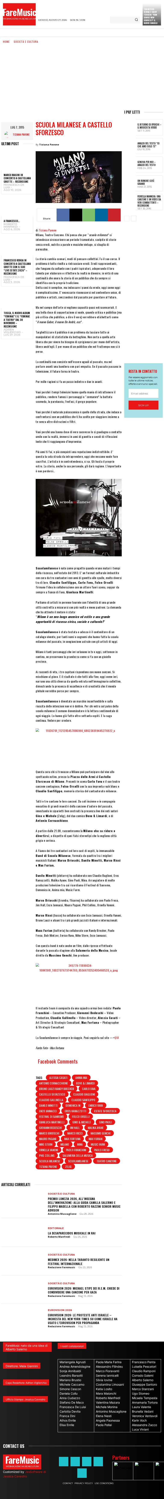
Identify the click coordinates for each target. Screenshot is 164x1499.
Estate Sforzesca (105, 1111)
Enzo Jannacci (48, 1111)
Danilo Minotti (48, 1105)
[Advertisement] (82, 76)
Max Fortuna (72, 1138)
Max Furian (95, 1138)
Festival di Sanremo (51, 1116)
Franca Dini (67, 1416)
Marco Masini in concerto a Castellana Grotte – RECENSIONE (17, 178)
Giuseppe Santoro (144, 1384)
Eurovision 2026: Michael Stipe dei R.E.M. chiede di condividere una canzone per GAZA (83, 1290)
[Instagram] (75, 1461)
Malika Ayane (96, 1127)
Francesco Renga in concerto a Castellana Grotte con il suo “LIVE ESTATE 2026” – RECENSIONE (17, 266)
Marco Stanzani (143, 1389)
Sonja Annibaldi (70, 1371)
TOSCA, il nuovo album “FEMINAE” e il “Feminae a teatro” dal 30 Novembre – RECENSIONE (17, 319)
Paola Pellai (104, 1425)
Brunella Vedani (142, 1411)
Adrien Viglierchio (12, 331)
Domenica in (73, 1105)
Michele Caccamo (72, 1384)
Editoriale (56, 1228)
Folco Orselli (80, 1116)
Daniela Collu (69, 1393)
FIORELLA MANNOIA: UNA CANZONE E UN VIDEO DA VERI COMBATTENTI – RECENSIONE (149, 201)
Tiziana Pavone (21, 134)
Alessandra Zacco (144, 1425)
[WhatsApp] (88, 215)
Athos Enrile (68, 1420)
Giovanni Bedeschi (50, 1127)
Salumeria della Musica (78, 1155)
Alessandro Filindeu (109, 1366)
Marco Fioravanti (107, 1371)
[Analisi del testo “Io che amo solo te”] (130, 146)
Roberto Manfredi (11, 225)
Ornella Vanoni (48, 1150)
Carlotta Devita (70, 1411)
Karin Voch (139, 1420)
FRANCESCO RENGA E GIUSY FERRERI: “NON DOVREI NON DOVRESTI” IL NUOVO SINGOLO (150, 16)
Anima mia (81, 1077)
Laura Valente (141, 1407)
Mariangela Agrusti (73, 1362)
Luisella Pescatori (144, 1366)
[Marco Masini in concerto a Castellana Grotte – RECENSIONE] (17, 160)
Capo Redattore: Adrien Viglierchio (26, 1382)
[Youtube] (82, 1473)
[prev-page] (127, 218)
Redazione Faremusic (61, 1267)
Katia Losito (104, 1389)
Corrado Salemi (142, 1375)
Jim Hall (75, 1127)
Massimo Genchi (100, 1133)
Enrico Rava (95, 1105)
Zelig (68, 1166)
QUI (116, 1037)
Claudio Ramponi (143, 1371)
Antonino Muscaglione (62, 1213)
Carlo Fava (88, 1088)
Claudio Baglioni (84, 1094)
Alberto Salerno (142, 1380)
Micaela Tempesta (144, 1398)
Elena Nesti (103, 1416)
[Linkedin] (101, 215)
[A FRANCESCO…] (17, 206)
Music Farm (98, 1144)
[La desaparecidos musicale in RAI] (23, 1232)
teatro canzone (107, 1161)
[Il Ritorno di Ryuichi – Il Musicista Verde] (130, 127)
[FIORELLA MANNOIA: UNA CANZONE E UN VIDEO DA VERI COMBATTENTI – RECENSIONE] (130, 202)
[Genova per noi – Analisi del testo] (130, 165)
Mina (80, 1144)
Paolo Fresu (102, 1150)
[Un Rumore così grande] (130, 183)
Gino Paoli (105, 1122)
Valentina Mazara (108, 1402)
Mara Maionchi (106, 1393)
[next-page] (133, 218)
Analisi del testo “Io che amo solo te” (149, 145)
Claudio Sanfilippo (83, 1100)
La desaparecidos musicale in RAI (71, 1233)
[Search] (136, 19)
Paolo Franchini (76, 1150)
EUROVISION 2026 (60, 1310)
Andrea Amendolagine (75, 1366)
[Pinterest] (114, 215)
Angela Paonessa (108, 1420)
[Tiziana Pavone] (8, 134)
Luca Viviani (140, 1429)
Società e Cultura (26, 41)
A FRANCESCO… (12, 221)
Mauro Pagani (47, 1138)
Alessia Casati (58, 1077)
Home (6, 41)
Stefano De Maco (72, 1402)
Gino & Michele (81, 1122)
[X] (75, 215)
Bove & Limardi (85, 1083)
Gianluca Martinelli (51, 1122)
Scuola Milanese (49, 1161)
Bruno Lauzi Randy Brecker (56, 1088)
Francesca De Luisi (14, 186)
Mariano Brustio (70, 1380)
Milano (64, 1144)
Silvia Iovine (104, 1380)
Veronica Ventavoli (144, 1416)
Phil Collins (46, 1155)
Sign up (143, 405)
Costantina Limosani (110, 1384)
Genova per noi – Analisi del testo (147, 163)
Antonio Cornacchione (53, 1083)
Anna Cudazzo (70, 1398)
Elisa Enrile (67, 1425)
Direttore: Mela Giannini (22, 1366)
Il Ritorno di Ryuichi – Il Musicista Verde (149, 126)
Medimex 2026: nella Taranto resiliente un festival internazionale (78, 1261)
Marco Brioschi (49, 1133)
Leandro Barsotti (71, 1375)
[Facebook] (63, 215)
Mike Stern (45, 1144)
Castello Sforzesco (52, 1094)
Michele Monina (106, 1407)
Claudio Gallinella (51, 1100)
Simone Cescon (70, 1389)
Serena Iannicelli (107, 1375)
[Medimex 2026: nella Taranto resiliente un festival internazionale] (23, 1261)
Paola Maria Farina (109, 1362)
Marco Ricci (74, 1133)
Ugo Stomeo (140, 1393)
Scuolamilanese (78, 1161)
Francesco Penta (143, 1362)
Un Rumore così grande (146, 182)
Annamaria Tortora (145, 1402)
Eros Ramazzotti (75, 1111)
